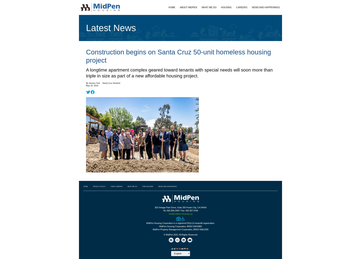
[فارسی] (182, 249)
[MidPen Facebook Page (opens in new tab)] (171, 240)
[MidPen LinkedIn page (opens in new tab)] (183, 240)
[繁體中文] (180, 249)
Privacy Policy (99, 186)
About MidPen (188, 7)
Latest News (111, 28)
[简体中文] (177, 249)
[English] (172, 249)
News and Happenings (266, 7)
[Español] (175, 249)
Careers (241, 7)
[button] (88, 92)
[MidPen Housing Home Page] (180, 199)
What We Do (209, 7)
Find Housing (147, 186)
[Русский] (185, 249)
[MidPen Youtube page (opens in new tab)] (190, 240)
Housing (226, 7)
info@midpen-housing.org (180, 214)
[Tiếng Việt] (187, 249)
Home (172, 7)
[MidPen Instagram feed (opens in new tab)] (177, 240)
